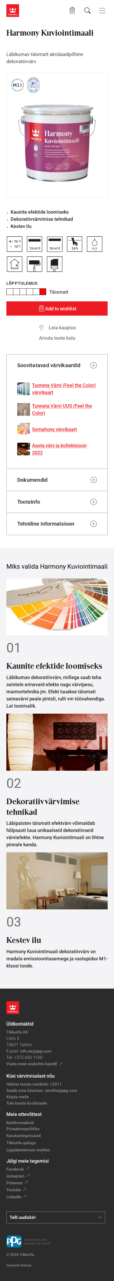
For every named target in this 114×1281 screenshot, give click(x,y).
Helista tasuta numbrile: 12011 (34, 1084)
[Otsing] (87, 10)
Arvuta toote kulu (57, 338)
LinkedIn (13, 1197)
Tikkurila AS (17, 1032)
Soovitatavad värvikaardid (48, 365)
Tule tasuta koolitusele (26, 1103)
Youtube (13, 1190)
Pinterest (14, 1183)
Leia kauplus (62, 327)
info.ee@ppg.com (35, 1051)
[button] (72, 10)
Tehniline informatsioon (45, 524)
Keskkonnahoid (20, 1122)
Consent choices (19, 1265)
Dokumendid (32, 480)
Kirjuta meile (17, 1097)
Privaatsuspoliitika (23, 1128)
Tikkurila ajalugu (21, 1142)
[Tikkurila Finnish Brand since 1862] (33, 85)
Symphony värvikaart (54, 429)
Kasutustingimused (23, 1135)
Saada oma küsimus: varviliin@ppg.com (41, 1090)
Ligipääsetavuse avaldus (28, 1150)
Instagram (15, 1176)
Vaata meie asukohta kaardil (31, 1064)
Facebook (15, 1169)
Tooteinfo (28, 502)
